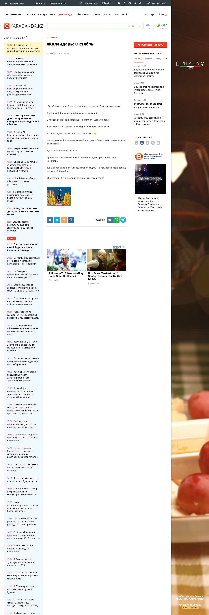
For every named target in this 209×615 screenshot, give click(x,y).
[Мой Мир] (71, 220)
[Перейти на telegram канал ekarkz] (135, 3)
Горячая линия (17, 3)
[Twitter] (57, 220)
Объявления (82, 14)
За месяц (149, 58)
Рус (153, 14)
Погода (96, 14)
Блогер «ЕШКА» (46, 14)
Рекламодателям (58, 3)
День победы (65, 14)
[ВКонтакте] (50, 220)
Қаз (147, 14)
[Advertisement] (95, 80)
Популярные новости (147, 53)
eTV (116, 14)
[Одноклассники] (64, 220)
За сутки (138, 58)
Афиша (31, 14)
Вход (164, 14)
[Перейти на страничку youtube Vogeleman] (129, 3)
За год (158, 58)
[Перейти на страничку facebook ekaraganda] (124, 3)
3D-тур (107, 14)
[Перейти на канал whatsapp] (140, 3)
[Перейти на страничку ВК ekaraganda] (119, 3)
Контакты (40, 3)
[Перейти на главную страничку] (6, 3)
